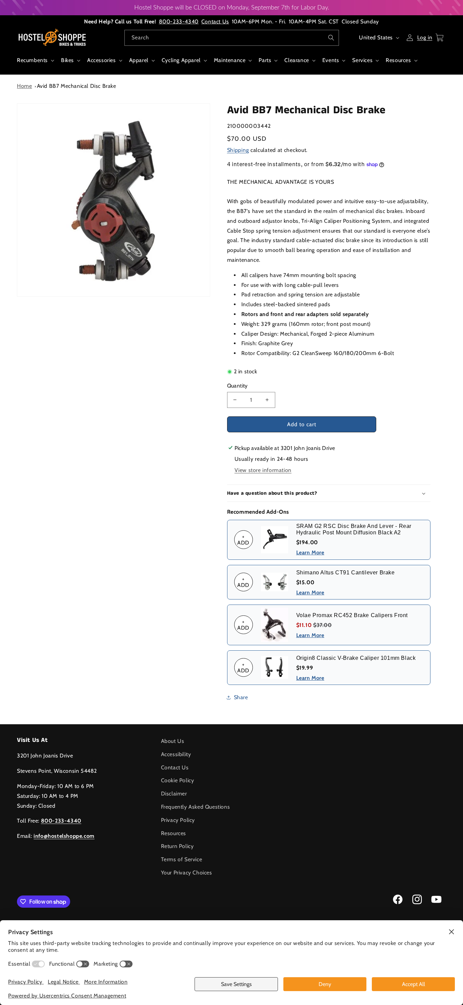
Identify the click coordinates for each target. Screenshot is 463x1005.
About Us (172, 741)
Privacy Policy (178, 820)
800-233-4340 (179, 21)
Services (362, 60)
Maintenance (230, 60)
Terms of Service (181, 859)
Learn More (310, 552)
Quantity (237, 385)
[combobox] (232, 37)
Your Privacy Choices (186, 872)
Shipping (238, 150)
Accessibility (176, 754)
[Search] (331, 37)
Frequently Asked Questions (195, 807)
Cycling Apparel (181, 60)
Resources (398, 60)
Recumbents (32, 60)
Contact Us (215, 21)
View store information (263, 470)
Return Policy (177, 846)
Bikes (67, 60)
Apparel (138, 60)
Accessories (101, 60)
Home (24, 86)
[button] (35, 64)
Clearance (296, 60)
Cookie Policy (177, 780)
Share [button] (241, 697)
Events (330, 60)
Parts (265, 60)
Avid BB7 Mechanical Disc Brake (76, 86)
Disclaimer (174, 793)
